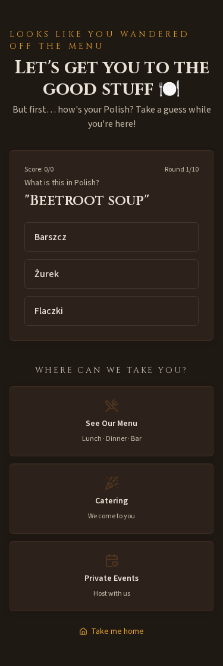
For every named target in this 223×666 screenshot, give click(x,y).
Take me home (117, 631)
